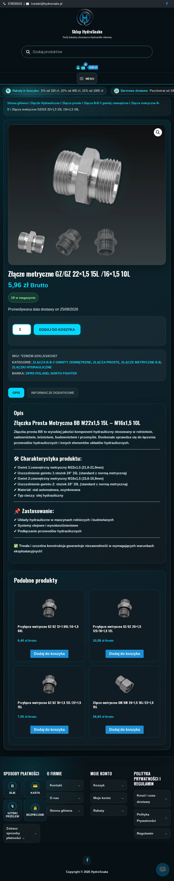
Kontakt (56, 785)
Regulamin (145, 833)
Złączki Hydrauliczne (45, 103)
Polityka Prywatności (146, 818)
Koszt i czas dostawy (146, 799)
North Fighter (64, 373)
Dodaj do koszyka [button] (49, 654)
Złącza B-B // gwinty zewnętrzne (106, 103)
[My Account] (78, 67)
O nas (54, 798)
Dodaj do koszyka (57, 330)
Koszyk (99, 785)
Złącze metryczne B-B (141, 362)
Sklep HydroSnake (87, 32)
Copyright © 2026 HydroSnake (87, 872)
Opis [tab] (16, 393)
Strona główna (17, 103)
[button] (158, 132)
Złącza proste (71, 103)
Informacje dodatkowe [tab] (52, 393)
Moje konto (102, 798)
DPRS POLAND (37, 373)
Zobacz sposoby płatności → (15, 833)
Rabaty (98, 810)
